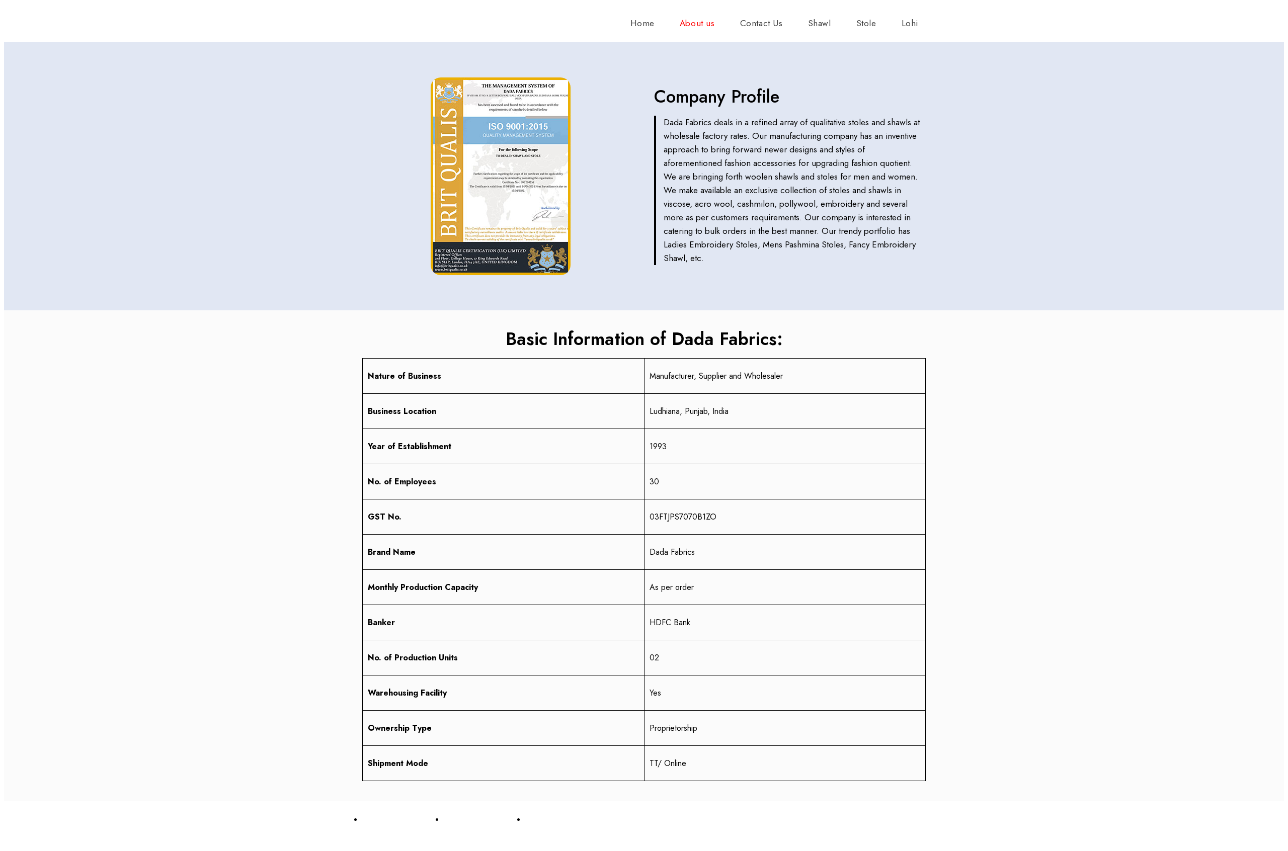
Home (642, 23)
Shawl (819, 23)
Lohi (910, 23)
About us (697, 23)
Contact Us (761, 23)
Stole (866, 23)
